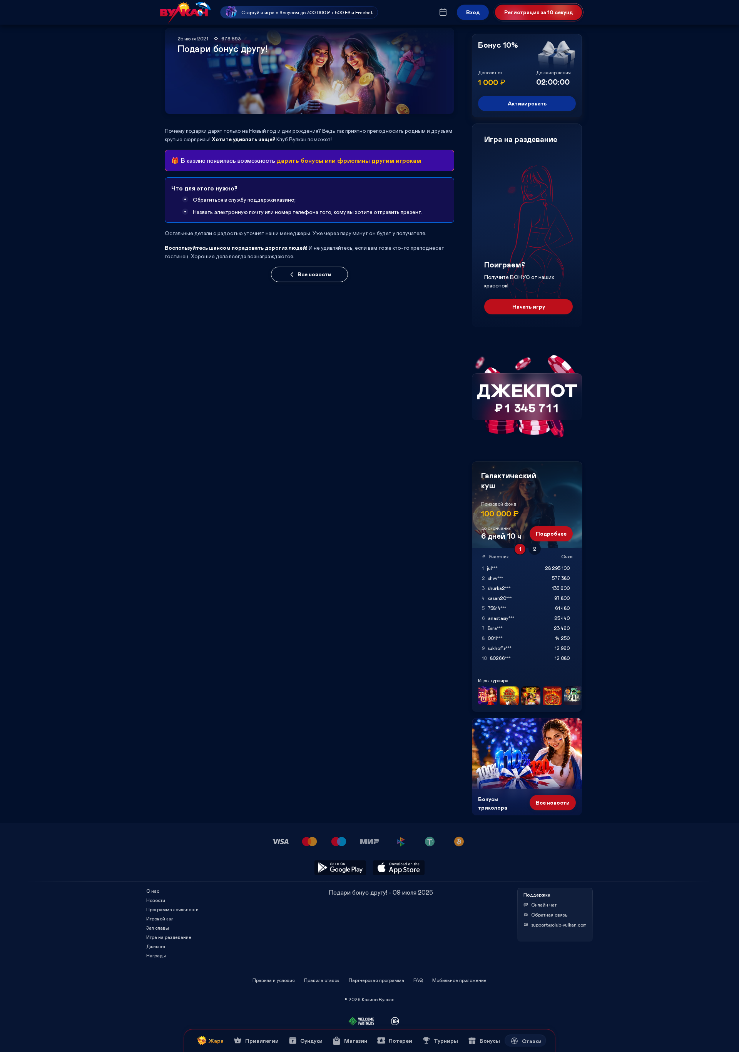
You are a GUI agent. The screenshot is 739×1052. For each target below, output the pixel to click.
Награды (156, 955)
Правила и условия (273, 980)
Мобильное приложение (459, 980)
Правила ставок (321, 980)
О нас (152, 891)
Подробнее (551, 533)
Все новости (314, 274)
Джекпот (156, 946)
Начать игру (528, 306)
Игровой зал (160, 918)
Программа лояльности (172, 909)
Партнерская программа (376, 980)
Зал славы (157, 928)
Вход (473, 12)
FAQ (418, 980)
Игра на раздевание (168, 937)
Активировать (527, 103)
